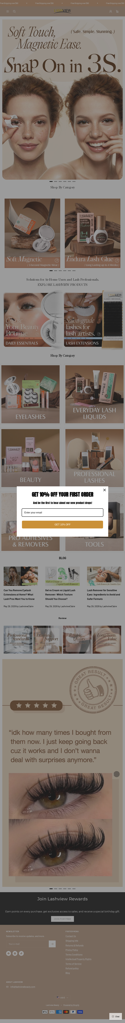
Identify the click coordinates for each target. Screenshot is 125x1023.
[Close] (104, 490)
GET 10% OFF (63, 524)
